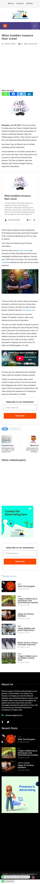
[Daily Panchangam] (9, 586)
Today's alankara (24, 612)
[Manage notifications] (33, 877)
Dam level (21, 640)
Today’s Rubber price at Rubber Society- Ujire (27, 658)
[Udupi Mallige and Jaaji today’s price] (9, 629)
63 (21, 44)
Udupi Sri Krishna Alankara (26, 615)
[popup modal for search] (34, 26)
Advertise (29, 3)
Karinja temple (23, 250)
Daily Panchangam (26, 586)
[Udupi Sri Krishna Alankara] (9, 615)
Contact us (20, 3)
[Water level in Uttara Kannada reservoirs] (9, 643)
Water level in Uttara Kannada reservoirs (28, 643)
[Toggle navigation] (5, 25)
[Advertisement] (20, 71)
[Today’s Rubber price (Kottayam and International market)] (9, 600)
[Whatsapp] (5, 94)
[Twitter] (21, 94)
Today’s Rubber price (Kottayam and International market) (28, 600)
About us (11, 3)
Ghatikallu (5, 262)
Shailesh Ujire (15, 429)
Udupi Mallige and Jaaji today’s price (26, 629)
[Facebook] (13, 94)
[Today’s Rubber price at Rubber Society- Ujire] (9, 658)
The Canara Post (28, 310)
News (19, 584)
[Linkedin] (29, 94)
